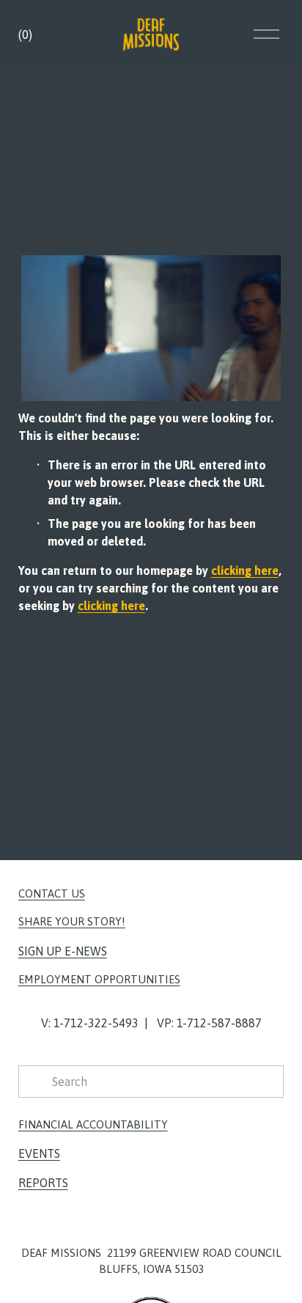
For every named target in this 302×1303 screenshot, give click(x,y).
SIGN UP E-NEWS (62, 951)
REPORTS (43, 1182)
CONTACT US (51, 893)
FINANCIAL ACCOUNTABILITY (93, 1124)
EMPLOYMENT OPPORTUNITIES (99, 979)
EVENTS (39, 1153)
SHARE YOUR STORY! (71, 921)
